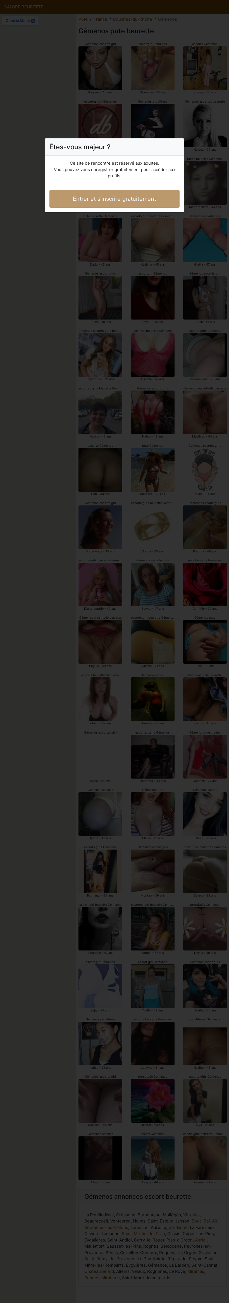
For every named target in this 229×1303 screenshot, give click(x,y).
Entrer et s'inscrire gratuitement (114, 198)
